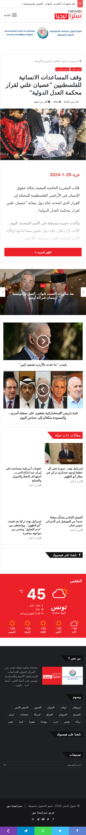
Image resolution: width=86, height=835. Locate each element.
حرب (55, 721)
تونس (67, 721)
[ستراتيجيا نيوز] (68, 15)
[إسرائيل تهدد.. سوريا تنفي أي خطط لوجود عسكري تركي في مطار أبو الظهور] (64, 453)
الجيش (37, 707)
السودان (63, 714)
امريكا (37, 714)
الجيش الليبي (21, 707)
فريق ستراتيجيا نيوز (43, 812)
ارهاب (63, 707)
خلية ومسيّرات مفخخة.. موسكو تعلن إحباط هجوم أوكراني (43, 295)
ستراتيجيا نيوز (14, 805)
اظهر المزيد (44, 252)
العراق (49, 714)
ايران (11, 714)
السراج (77, 714)
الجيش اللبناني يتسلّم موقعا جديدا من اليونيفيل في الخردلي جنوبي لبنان (64, 521)
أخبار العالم (60, 61)
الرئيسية (74, 61)
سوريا (32, 721)
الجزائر (50, 707)
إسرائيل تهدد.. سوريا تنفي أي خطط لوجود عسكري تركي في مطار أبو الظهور (64, 472)
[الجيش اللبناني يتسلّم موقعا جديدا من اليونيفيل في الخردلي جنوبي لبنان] (64, 502)
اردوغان (76, 707)
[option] (43, 292)
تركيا (78, 721)
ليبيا (21, 721)
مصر (10, 721)
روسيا (44, 721)
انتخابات (24, 714)
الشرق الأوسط (42, 61)
